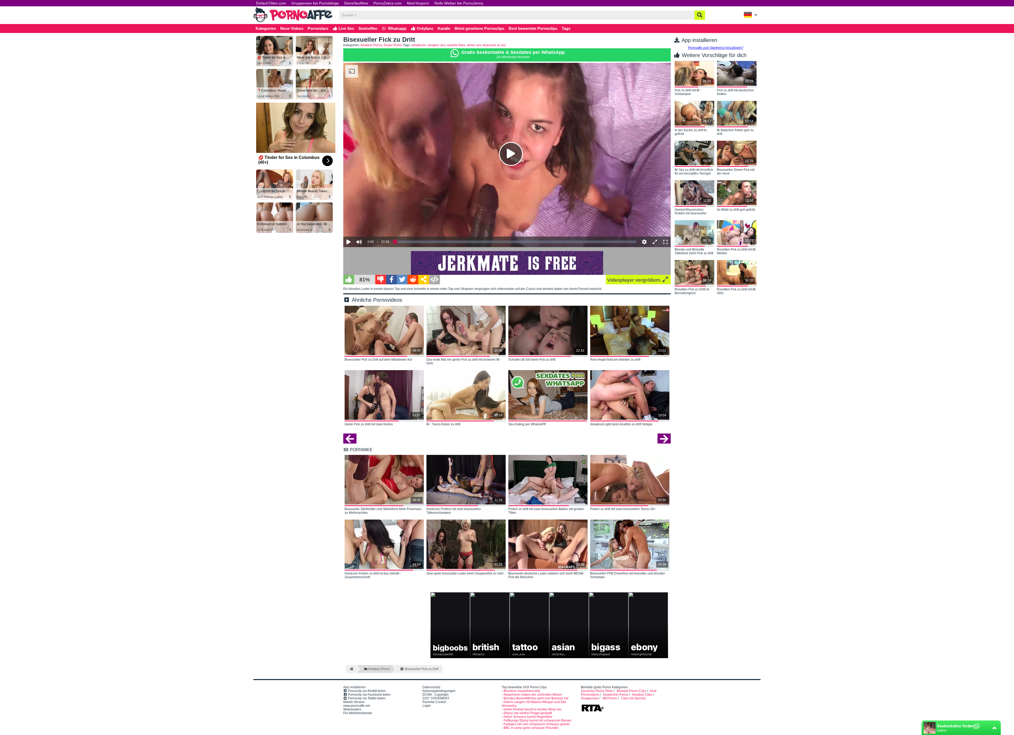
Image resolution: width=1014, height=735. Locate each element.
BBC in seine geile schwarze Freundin (531, 728)
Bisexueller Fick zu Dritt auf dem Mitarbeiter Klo (378, 359)
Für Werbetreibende (357, 713)
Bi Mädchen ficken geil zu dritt (735, 132)
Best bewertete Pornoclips (533, 28)
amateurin (418, 45)
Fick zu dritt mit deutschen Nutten (735, 92)
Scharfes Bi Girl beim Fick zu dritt (531, 359)
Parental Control (434, 702)
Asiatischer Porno (615, 694)
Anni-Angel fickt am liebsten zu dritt (615, 359)
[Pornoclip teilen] (423, 279)
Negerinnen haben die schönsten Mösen (533, 694)
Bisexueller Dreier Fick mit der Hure (735, 171)
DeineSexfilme (356, 3)
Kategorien (266, 28)
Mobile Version (354, 702)
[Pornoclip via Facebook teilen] (391, 279)
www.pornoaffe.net (356, 706)
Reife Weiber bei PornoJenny (458, 3)
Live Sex (345, 28)
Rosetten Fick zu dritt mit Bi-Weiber (737, 251)
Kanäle (444, 28)
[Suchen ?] (699, 15)
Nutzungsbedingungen (439, 691)
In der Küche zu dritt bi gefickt (691, 132)
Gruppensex (590, 698)
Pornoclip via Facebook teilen (369, 694)
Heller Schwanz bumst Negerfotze (528, 717)
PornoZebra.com (387, 3)
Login (426, 706)
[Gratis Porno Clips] (293, 21)
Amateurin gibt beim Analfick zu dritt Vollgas (621, 424)
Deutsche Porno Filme (597, 691)
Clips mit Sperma (633, 698)
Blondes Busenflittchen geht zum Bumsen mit (536, 698)
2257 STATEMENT (435, 698)
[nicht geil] (380, 279)
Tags (566, 28)
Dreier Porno (393, 45)
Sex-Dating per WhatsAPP (527, 424)
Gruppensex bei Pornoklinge (315, 3)
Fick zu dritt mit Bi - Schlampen (688, 92)
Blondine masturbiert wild (522, 691)
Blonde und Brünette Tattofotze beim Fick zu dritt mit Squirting (694, 252)
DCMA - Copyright (435, 694)
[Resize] (655, 242)
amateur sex (436, 45)
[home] (351, 669)
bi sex (501, 45)
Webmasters (352, 709)
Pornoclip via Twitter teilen (366, 698)
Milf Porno (610, 698)
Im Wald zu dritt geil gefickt (736, 209)
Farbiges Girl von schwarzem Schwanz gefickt (536, 724)
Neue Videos (291, 28)
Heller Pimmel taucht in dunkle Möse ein (532, 709)
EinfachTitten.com (271, 3)
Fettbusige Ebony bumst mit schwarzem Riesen (537, 720)
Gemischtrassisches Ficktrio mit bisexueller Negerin (691, 212)
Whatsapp (396, 28)
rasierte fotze (456, 45)
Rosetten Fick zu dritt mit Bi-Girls (737, 291)
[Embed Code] (434, 279)
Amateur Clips (642, 694)
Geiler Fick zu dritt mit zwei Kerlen (369, 424)
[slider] (368, 225)
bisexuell (489, 45)
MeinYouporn (418, 3)
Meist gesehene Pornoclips (479, 28)
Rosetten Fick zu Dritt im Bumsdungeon (692, 291)
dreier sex (474, 45)
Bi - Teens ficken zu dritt (443, 424)
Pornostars (318, 28)
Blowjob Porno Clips (631, 691)
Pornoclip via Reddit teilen (366, 691)
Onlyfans (424, 28)
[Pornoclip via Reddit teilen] (412, 279)
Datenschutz (431, 687)
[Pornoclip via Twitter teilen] (402, 279)
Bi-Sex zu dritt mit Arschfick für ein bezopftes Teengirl (694, 171)
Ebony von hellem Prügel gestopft (528, 713)
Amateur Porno (371, 45)
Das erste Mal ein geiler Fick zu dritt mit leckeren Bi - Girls (463, 361)
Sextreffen (367, 28)
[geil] (348, 279)
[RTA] (592, 711)
